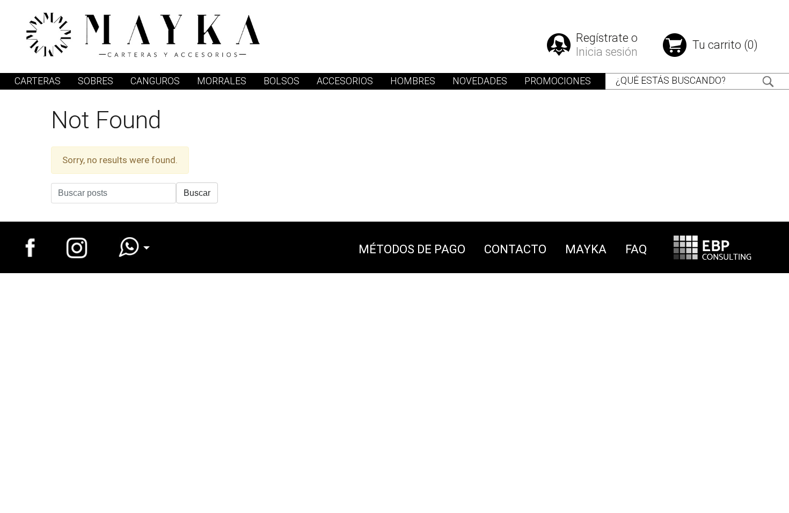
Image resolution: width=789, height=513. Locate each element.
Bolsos (281, 81)
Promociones (557, 81)
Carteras (37, 81)
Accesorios (345, 81)
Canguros (155, 81)
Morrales (221, 81)
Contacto (515, 249)
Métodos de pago (412, 249)
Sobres (95, 81)
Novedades (479, 81)
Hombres (412, 81)
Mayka (586, 249)
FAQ (636, 249)
